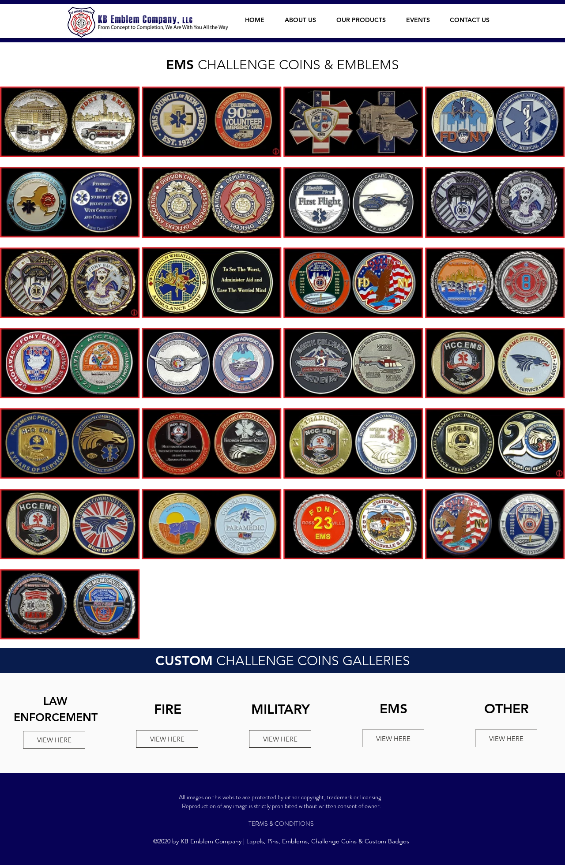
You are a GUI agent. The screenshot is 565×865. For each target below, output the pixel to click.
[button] (364, 20)
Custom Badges (387, 841)
